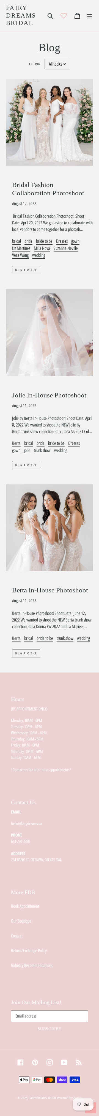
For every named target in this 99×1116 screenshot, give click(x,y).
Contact (17, 936)
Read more (26, 270)
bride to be (44, 241)
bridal (16, 241)
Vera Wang (20, 255)
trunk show (42, 450)
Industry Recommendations (32, 965)
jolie (27, 450)
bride (28, 241)
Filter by (34, 64)
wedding (38, 255)
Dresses (62, 241)
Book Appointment (25, 906)
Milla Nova (42, 248)
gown (75, 241)
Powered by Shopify (69, 1097)
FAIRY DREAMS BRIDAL (21, 15)
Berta (16, 443)
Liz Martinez (21, 248)
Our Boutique (21, 921)
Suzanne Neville (66, 248)
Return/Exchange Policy (29, 951)
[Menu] (89, 15)
